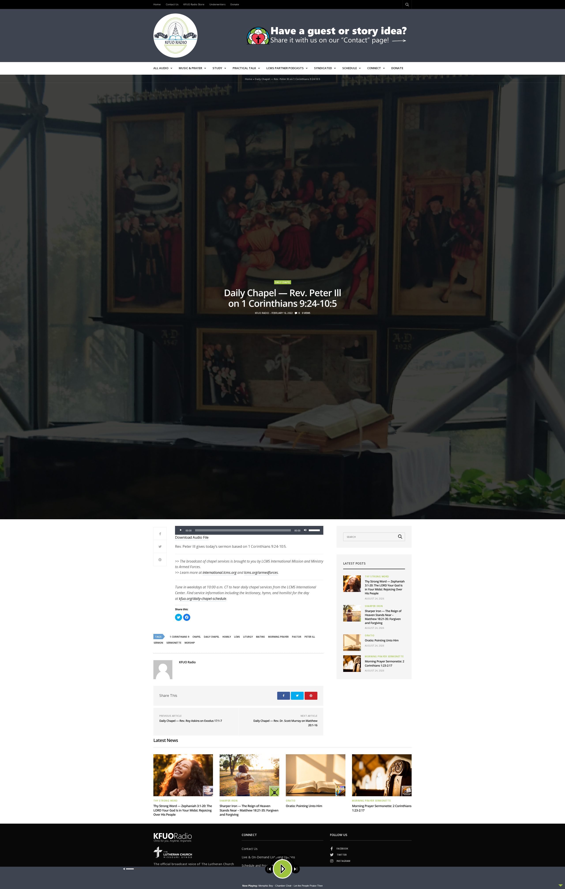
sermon (158, 642)
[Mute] (305, 530)
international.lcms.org (219, 572)
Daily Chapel (282, 282)
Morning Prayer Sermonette (384, 656)
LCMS (237, 636)
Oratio (369, 635)
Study (217, 68)
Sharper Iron (374, 606)
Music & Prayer (190, 68)
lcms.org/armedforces (261, 572)
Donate (234, 4)
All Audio (160, 68)
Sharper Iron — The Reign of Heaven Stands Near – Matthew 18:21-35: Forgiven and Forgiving (383, 617)
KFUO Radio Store (193, 4)
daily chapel (211, 636)
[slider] (315, 530)
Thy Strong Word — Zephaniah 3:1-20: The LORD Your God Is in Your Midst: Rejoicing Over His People (385, 587)
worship (190, 642)
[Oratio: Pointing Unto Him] (352, 642)
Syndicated (323, 68)
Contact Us (172, 4)
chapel (196, 636)
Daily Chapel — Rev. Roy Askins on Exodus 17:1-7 (190, 721)
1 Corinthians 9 (179, 636)
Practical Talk (244, 68)
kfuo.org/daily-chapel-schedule (202, 598)
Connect (374, 68)
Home (157, 4)
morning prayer (278, 636)
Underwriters (217, 4)
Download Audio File (192, 537)
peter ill (310, 636)
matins (260, 636)
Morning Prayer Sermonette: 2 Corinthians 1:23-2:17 (384, 663)
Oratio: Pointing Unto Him (382, 640)
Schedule (349, 68)
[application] (249, 530)
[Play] (181, 530)
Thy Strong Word (377, 576)
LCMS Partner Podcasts (285, 68)
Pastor (296, 636)
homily (226, 636)
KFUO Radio (262, 313)
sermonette (173, 642)
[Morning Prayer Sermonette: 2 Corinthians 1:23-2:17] (352, 663)
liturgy (248, 636)
